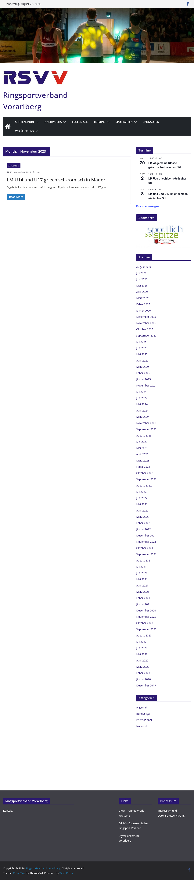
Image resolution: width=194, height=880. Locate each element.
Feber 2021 (143, 598)
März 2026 (142, 298)
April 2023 (142, 454)
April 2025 (142, 360)
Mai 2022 (142, 504)
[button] (36, 122)
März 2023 (142, 460)
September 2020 (146, 629)
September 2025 (146, 335)
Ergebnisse (80, 122)
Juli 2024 (141, 392)
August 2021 (144, 560)
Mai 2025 (142, 354)
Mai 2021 (142, 579)
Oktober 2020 (144, 623)
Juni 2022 (141, 498)
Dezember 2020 (146, 610)
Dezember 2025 (146, 317)
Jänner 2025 (143, 379)
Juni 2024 (141, 398)
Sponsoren (151, 122)
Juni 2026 (141, 279)
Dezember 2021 (146, 535)
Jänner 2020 (143, 679)
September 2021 (146, 554)
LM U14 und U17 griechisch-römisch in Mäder (56, 179)
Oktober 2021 (144, 548)
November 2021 (146, 541)
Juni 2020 (141, 648)
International (144, 720)
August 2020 (144, 635)
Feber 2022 (143, 523)
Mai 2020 (142, 654)
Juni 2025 (141, 348)
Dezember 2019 (146, 685)
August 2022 (144, 485)
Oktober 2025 (144, 329)
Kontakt (8, 810)
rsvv (38, 172)
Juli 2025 (141, 342)
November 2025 (146, 323)
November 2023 (146, 423)
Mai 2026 (142, 285)
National (141, 726)
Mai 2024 (142, 404)
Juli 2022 (141, 491)
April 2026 (142, 292)
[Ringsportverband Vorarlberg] (97, 10)
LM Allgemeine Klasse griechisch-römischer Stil (164, 165)
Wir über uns (24, 131)
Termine (99, 122)
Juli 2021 (141, 566)
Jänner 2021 (143, 604)
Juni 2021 (141, 573)
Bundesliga (143, 713)
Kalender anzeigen (147, 206)
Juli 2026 (141, 273)
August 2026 (144, 267)
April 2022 (142, 510)
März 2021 (142, 591)
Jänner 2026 (143, 310)
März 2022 (142, 516)
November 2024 (146, 385)
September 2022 (146, 479)
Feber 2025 (143, 373)
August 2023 (144, 435)
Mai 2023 (142, 448)
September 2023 (146, 429)
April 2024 (142, 410)
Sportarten (124, 122)
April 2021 (142, 585)
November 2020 (146, 616)
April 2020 (142, 660)
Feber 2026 (143, 304)
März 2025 (142, 367)
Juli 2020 (141, 641)
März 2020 (142, 666)
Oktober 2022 (144, 473)
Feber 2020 (143, 673)
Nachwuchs (53, 122)
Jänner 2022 (143, 529)
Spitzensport (24, 122)
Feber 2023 (143, 467)
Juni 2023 (141, 442)
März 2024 (142, 417)
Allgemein (13, 165)
